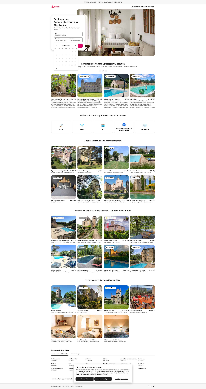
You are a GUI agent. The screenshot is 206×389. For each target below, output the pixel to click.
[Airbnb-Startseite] (55, 6)
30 (75, 65)
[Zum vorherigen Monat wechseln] (56, 45)
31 (56, 68)
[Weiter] (106, 71)
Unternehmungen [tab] (75, 354)
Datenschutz (66, 386)
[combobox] (68, 35)
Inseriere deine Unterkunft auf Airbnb (143, 7)
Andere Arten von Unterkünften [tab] (59, 354)
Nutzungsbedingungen (77, 386)
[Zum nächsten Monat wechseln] (75, 45)
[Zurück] (100, 71)
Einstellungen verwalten (121, 379)
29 (72, 65)
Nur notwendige (103, 379)
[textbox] (61, 41)
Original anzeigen (117, 2)
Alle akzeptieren (84, 379)
